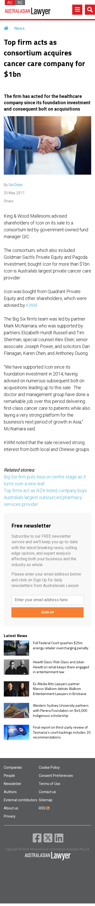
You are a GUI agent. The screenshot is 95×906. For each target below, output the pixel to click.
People (9, 776)
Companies (13, 767)
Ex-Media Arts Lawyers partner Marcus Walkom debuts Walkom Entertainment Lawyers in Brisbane (59, 688)
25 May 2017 (14, 193)
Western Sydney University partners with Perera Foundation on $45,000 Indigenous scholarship (61, 710)
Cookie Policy (49, 767)
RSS (42, 808)
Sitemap (45, 800)
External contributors (20, 800)
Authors (10, 792)
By (13, 185)
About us (11, 808)
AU (9, 2)
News (19, 28)
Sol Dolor (16, 185)
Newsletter (12, 784)
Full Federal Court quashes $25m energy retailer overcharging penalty (60, 645)
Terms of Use (49, 784)
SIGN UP (47, 612)
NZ (20, 2)
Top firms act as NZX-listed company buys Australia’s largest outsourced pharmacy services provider (45, 497)
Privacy (9, 816)
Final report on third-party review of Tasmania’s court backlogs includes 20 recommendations (61, 732)
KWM (31, 305)
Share (8, 201)
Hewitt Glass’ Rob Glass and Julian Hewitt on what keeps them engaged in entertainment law (61, 666)
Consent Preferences (56, 776)
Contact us (47, 792)
